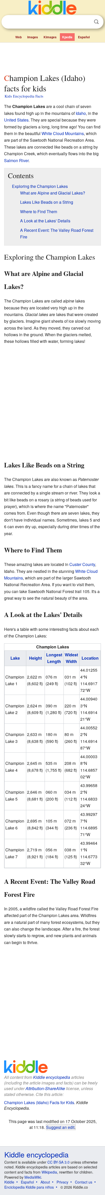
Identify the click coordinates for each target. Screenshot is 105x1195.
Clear (86, 22)
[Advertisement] (52, 57)
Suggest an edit (60, 1127)
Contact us (83, 1182)
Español (84, 37)
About (45, 1182)
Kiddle (9, 1182)
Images (32, 37)
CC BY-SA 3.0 (58, 1162)
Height (35, 658)
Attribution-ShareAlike (45, 1088)
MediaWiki (32, 1177)
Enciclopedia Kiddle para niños (29, 1187)
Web (18, 37)
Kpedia (67, 37)
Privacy (62, 1182)
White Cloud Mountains (63, 133)
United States (16, 120)
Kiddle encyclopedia (51, 1077)
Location (90, 658)
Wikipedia (49, 1172)
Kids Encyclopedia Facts (24, 96)
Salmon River (16, 160)
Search (96, 22)
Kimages (50, 37)
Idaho (81, 113)
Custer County (82, 564)
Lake (15, 658)
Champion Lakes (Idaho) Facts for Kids (39, 1102)
